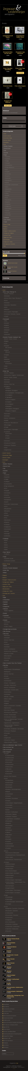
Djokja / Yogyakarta (9, 610)
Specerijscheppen (10, 885)
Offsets (7, 193)
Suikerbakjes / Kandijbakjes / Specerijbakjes (14, 728)
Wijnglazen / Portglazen (11, 411)
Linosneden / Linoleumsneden (12, 184)
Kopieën (7, 182)
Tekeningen (8, 212)
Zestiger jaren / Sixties (8, 241)
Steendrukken (8, 208)
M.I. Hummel (9, 347)
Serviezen (7, 660)
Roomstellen (7, 658)
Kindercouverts (9, 766)
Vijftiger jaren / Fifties (8, 237)
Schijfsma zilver (7, 1020)
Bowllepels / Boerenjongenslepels (13, 789)
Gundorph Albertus (8, 1011)
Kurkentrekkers (8, 692)
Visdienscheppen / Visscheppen (13, 892)
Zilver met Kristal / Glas (8, 747)
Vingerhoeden (8, 737)
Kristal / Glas (6, 371)
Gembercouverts (9, 764)
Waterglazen (8, 406)
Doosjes (6, 676)
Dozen (6, 300)
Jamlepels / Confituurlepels (12, 812)
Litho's (7, 186)
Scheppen (7, 862)
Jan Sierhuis (6, 1045)
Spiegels (6, 316)
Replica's (5, 228)
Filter (5, 255)
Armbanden (7, 622)
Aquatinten (8, 158)
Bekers (6, 667)
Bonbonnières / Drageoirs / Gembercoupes (14, 375)
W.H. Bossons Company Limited (11, 1024)
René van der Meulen (8, 1040)
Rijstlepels (8, 837)
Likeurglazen (8, 401)
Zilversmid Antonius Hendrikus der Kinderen (13, 1022)
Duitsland (7, 323)
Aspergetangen (9, 897)
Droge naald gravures (10, 167)
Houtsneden (8, 178)
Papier (5, 154)
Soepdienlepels (9, 843)
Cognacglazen (9, 397)
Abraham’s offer (7, 1038)
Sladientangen (9, 899)
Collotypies (8, 163)
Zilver (5, 246)
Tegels (6, 366)
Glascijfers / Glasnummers (10, 685)
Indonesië (7, 327)
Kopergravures (8, 180)
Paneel (6, 547)
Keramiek (6, 152)
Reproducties (8, 199)
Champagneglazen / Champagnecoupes (15, 392)
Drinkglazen (7, 386)
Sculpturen (7, 554)
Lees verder (20, 73)
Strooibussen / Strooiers (10, 443)
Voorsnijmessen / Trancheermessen (14, 859)
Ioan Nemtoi (6, 1006)
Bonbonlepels (9, 784)
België (4, 597)
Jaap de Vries (6, 1027)
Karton (6, 545)
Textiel (5, 221)
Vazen (6, 368)
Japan (6, 357)
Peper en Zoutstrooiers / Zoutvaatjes (13, 705)
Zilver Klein (5, 665)
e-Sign (16, 1063)
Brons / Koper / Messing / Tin (9, 292)
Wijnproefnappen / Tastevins (11, 742)
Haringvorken (9, 919)
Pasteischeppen (9, 877)
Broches (6, 624)
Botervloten (7, 379)
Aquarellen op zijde (9, 558)
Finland (7, 435)
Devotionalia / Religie (8, 138)
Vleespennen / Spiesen (10, 740)
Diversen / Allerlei (7, 140)
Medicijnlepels (9, 821)
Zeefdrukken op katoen (10, 560)
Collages (7, 160)
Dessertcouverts (9, 760)
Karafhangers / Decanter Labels (11, 689)
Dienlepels (8, 796)
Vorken (6, 906)
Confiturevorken (9, 913)
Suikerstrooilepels (10, 846)
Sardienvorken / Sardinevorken (13, 926)
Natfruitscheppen (10, 875)
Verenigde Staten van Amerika (9, 629)
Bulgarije (6, 341)
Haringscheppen (9, 868)
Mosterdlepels (9, 825)
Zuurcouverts (9, 773)
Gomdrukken (8, 173)
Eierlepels (8, 800)
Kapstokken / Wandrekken (10, 305)
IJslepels (8, 809)
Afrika (6, 320)
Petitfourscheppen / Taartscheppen (14, 880)
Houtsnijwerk (6, 319)
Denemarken (9, 363)
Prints (7, 197)
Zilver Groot (6, 633)
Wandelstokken (7, 239)
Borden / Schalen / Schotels (11, 339)
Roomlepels (8, 839)
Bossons (8, 352)
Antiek (5, 133)
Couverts (7, 753)
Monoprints (8, 191)
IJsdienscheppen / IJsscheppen (12, 873)
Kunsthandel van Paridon (9, 1009)
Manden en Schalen (9, 653)
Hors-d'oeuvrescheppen (11, 870)
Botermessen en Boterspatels (12, 852)
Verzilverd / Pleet (7, 235)
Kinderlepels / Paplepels (11, 814)
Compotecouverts (10, 755)
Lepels (6, 778)
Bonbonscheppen (10, 866)
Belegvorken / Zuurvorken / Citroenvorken (15, 908)
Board (6, 540)
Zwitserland (7, 334)
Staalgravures (8, 206)
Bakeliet (5, 565)
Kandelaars (7, 302)
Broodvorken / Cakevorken (12, 910)
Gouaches (8, 176)
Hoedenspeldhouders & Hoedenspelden (13, 1033)
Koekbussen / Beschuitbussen (11, 422)
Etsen (7, 169)
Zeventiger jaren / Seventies (9, 244)
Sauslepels (8, 841)
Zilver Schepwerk (7, 751)
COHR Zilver (6, 1013)
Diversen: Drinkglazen (10, 399)
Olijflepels (8, 832)
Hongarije (7, 354)
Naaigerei (5, 226)
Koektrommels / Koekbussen (11, 651)
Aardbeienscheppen (10, 864)
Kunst (5, 144)
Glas (5, 150)
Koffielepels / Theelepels (11, 816)
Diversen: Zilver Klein (9, 674)
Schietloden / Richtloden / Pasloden (12, 314)
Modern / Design (7, 224)
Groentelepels (9, 807)
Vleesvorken (8, 931)
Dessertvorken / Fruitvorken (12, 915)
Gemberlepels (9, 805)
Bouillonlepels (9, 787)
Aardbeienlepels (9, 782)
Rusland (6, 332)
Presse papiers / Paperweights (11, 311)
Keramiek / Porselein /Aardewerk (10, 568)
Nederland (7, 330)
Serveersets (7, 440)
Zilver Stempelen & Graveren (10, 1015)
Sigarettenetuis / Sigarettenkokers (12, 722)
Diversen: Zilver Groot (9, 640)
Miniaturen (7, 309)
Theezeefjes (7, 733)
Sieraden (5, 620)
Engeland (7, 325)
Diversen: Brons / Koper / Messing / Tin (13, 298)
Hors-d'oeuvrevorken (10, 922)
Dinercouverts (9, 762)
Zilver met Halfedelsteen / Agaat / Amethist (12, 745)
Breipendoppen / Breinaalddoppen (12, 669)
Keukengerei (6, 142)
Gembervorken (9, 917)
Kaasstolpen (7, 413)
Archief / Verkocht (7, 135)
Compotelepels (9, 794)
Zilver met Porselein (7, 749)
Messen (6, 851)
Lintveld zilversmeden (8, 1018)
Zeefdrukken (8, 215)
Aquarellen (8, 156)
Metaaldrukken (9, 189)
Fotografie (8, 171)
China (6, 343)
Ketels (6, 307)
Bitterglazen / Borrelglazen (12, 390)
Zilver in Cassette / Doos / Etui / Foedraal (12, 663)
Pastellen (7, 195)
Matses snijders (8, 698)
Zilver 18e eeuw (6, 631)
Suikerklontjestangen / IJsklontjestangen (14, 901)
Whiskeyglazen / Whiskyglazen (12, 408)
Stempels (7, 210)
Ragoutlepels (9, 834)
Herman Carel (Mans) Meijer (10, 1031)
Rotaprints (8, 202)
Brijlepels (8, 791)
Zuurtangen (8, 904)
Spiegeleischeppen (10, 888)
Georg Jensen (6, 606)
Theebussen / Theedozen (10, 445)
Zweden (8, 438)
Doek (6, 542)
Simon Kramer (7, 1029)
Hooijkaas (6, 1042)
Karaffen (6, 420)
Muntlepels (8, 827)
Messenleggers (8, 425)
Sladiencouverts (9, 771)
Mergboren (8, 823)
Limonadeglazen (9, 404)
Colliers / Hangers (8, 626)
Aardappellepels (9, 780)
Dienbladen (7, 296)
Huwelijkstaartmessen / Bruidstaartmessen (15, 855)
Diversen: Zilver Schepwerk (10, 776)
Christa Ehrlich (6, 599)
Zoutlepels (8, 848)
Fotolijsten (7, 644)
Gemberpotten (8, 680)
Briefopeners (7, 671)
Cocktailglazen (9, 395)
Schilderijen (8, 204)
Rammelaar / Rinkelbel (10, 710)
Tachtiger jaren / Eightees (9, 233)
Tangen (6, 895)
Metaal (4, 572)
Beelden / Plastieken (8, 146)
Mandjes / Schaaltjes (9, 696)
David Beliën (6, 1004)
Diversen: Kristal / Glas (9, 384)
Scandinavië (7, 361)
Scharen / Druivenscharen (10, 714)
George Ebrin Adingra (8, 1036)
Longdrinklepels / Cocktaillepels (13, 818)
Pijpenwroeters (8, 708)
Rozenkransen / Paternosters (11, 712)
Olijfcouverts (8, 769)
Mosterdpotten (8, 655)
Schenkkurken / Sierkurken (10, 717)
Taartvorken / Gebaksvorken (12, 928)
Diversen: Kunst (7, 148)
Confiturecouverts (10, 757)
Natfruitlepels (9, 830)
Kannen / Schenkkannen (10, 418)
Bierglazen (8, 388)
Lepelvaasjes (7, 694)
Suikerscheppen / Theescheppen (13, 890)
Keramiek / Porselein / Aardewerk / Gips (12, 337)
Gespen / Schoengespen (10, 683)
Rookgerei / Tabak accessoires (10, 231)
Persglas (6, 427)
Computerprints (9, 165)
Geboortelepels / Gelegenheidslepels (14, 803)
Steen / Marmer (7, 219)
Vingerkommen (8, 449)
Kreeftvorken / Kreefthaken (12, 924)
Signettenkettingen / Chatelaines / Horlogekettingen (12, 725)
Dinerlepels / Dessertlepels (12, 798)
